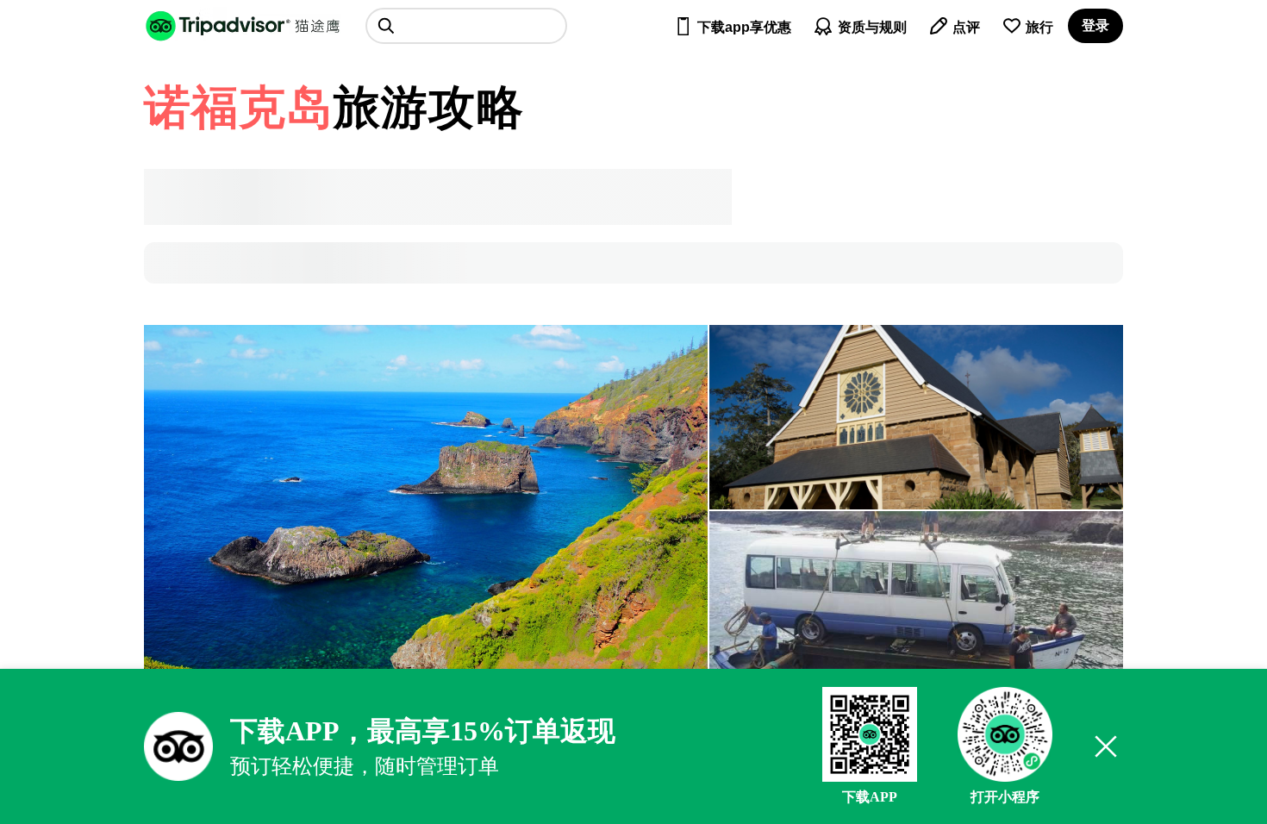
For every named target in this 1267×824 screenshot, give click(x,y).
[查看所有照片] (426, 510)
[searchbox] (466, 25)
